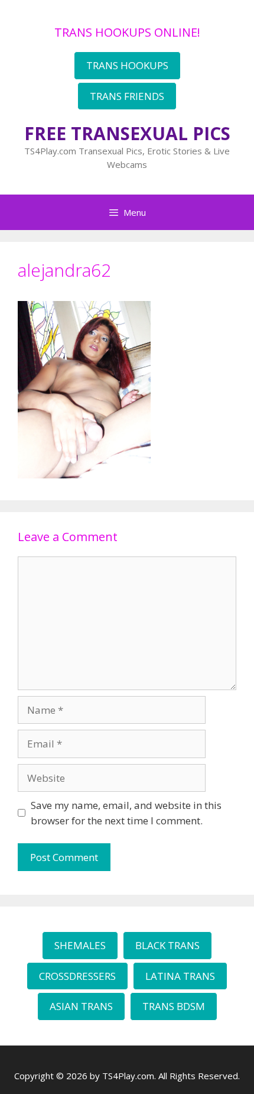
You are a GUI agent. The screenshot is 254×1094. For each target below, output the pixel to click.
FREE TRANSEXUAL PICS (127, 133)
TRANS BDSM (173, 1006)
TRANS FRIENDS (127, 96)
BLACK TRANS (167, 945)
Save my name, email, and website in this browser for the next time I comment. (126, 812)
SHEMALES (80, 945)
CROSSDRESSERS (77, 976)
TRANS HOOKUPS (127, 65)
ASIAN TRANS (81, 1006)
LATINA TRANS (180, 976)
